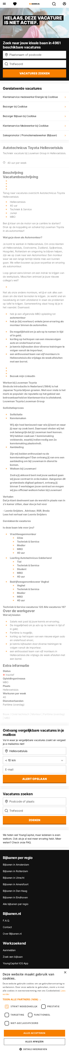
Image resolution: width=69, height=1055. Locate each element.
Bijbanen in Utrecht (13, 877)
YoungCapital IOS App (15, 963)
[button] (34, 999)
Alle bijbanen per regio (15, 903)
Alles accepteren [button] (34, 1033)
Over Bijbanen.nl (12, 933)
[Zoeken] (55, 4)
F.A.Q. (6, 920)
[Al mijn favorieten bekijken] (15, 4)
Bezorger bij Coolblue (15, 106)
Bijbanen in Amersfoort (15, 884)
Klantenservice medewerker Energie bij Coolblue (30, 96)
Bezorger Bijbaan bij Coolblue (19, 116)
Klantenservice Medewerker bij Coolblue (25, 125)
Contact (7, 927)
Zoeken (34, 820)
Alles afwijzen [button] (34, 1041)
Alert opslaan (34, 779)
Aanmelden (9, 950)
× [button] (65, 972)
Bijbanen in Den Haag (15, 890)
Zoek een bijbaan (12, 956)
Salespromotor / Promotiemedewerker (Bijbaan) (30, 135)
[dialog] (34, 1012)
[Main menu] (4, 4)
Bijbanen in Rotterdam (15, 871)
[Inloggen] (64, 4)
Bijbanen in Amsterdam (16, 864)
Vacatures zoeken (34, 73)
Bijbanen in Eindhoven (15, 897)
